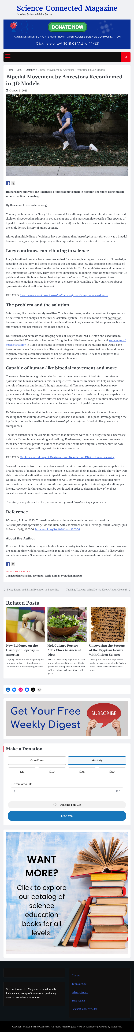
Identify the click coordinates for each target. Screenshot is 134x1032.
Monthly (97, 760)
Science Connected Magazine (67, 8)
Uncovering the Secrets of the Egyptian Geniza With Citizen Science (107, 650)
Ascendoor (91, 1026)
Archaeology (13, 572)
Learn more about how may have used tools (64, 295)
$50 (112, 772)
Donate (67, 816)
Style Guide (78, 1000)
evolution (38, 575)
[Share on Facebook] (8, 183)
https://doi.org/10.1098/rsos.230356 (57, 529)
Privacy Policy (80, 992)
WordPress (116, 1026)
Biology (25, 572)
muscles (77, 575)
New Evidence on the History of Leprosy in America (22, 650)
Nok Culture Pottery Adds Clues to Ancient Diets (64, 650)
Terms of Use (79, 983)
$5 (22, 772)
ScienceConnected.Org (84, 1008)
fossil (48, 575)
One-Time (36, 760)
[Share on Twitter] (13, 183)
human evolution (62, 575)
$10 (52, 772)
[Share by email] (23, 183)
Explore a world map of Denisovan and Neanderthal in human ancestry (67, 457)
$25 (82, 772)
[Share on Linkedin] (18, 183)
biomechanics (23, 575)
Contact (76, 975)
